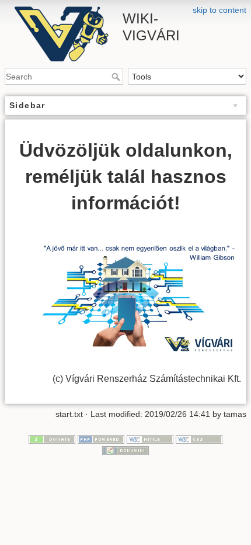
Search (117, 77)
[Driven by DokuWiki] (125, 450)
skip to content (219, 10)
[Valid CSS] (199, 438)
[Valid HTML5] (150, 438)
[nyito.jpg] (125, 294)
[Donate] (52, 438)
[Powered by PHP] (101, 438)
